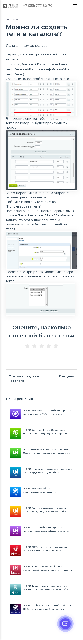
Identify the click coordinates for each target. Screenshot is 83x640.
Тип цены (66, 376)
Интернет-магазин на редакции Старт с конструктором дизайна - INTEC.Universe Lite (46, 451)
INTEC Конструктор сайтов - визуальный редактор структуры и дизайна (47, 568)
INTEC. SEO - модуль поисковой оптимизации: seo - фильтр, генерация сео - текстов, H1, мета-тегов (47, 548)
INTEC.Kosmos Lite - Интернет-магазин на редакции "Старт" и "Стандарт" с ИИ (45, 431)
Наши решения (19, 399)
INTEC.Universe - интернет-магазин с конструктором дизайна (47, 470)
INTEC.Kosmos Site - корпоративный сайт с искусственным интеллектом (43, 490)
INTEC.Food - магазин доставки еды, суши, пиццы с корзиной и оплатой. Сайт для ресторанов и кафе (46, 509)
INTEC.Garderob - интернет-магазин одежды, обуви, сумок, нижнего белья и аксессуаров (45, 529)
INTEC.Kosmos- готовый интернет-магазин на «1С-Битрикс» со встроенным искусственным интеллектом (47, 412)
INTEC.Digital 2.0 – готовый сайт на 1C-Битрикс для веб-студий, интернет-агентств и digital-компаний (47, 607)
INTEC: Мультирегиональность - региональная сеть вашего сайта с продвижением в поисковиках (47, 587)
